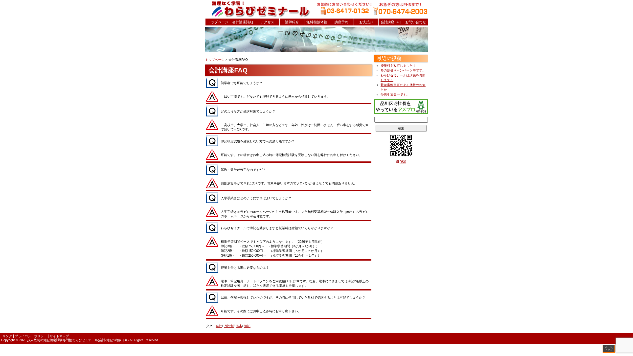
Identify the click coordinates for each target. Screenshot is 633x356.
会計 (219, 326)
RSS (403, 162)
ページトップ (608, 348)
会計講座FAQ (391, 22)
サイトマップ (59, 336)
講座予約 (341, 22)
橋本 (239, 326)
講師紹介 (292, 22)
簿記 (247, 326)
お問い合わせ (415, 22)
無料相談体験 (316, 22)
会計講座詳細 (242, 22)
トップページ (217, 22)
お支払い (366, 22)
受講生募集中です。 (395, 94)
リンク (7, 336)
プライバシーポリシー (31, 336)
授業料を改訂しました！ (398, 65)
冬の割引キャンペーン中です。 (403, 70)
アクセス (267, 22)
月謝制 (229, 326)
